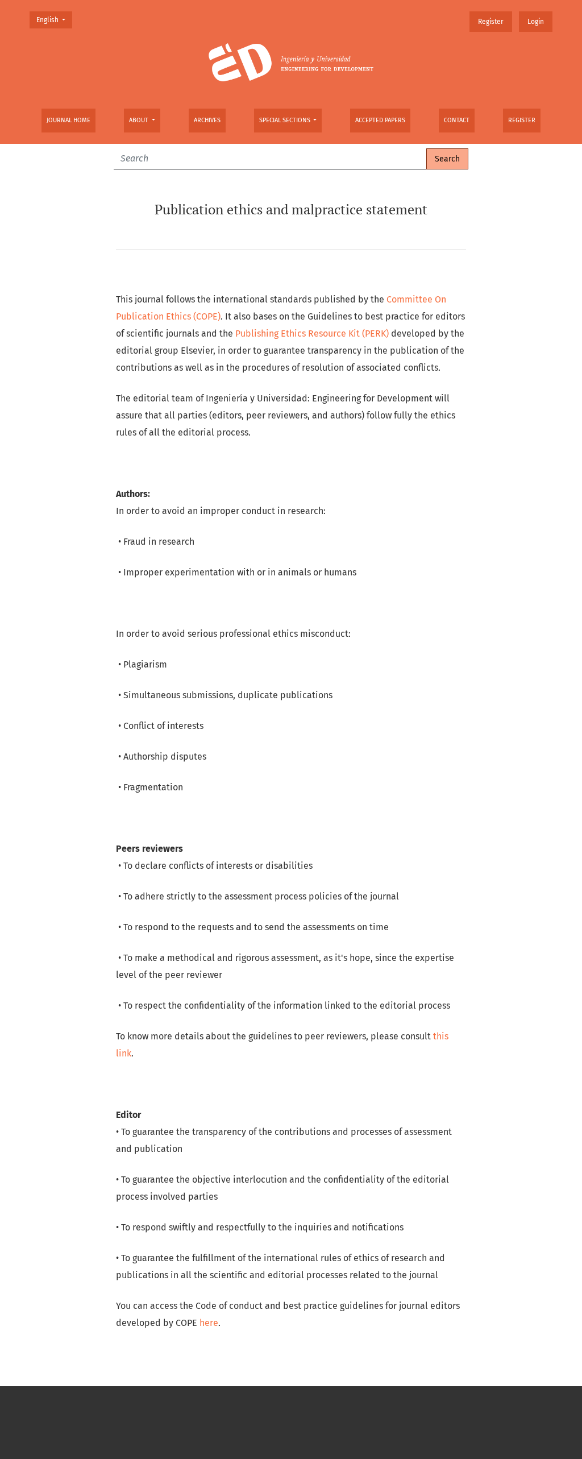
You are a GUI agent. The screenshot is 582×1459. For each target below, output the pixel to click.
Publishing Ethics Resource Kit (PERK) (312, 333)
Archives (207, 120)
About (139, 120)
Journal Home (68, 120)
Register (521, 120)
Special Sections (285, 120)
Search (447, 159)
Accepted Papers (380, 120)
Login (535, 22)
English (54, 19)
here (208, 1322)
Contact (456, 120)
